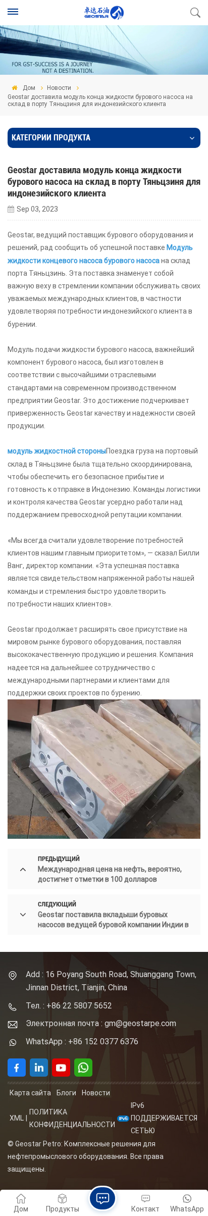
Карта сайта (30, 1093)
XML (17, 1118)
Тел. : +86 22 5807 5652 (69, 1005)
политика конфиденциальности (72, 1118)
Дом (28, 87)
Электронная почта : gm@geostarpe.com (101, 1023)
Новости (59, 87)
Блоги (66, 1093)
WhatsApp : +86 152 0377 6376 (82, 1041)
